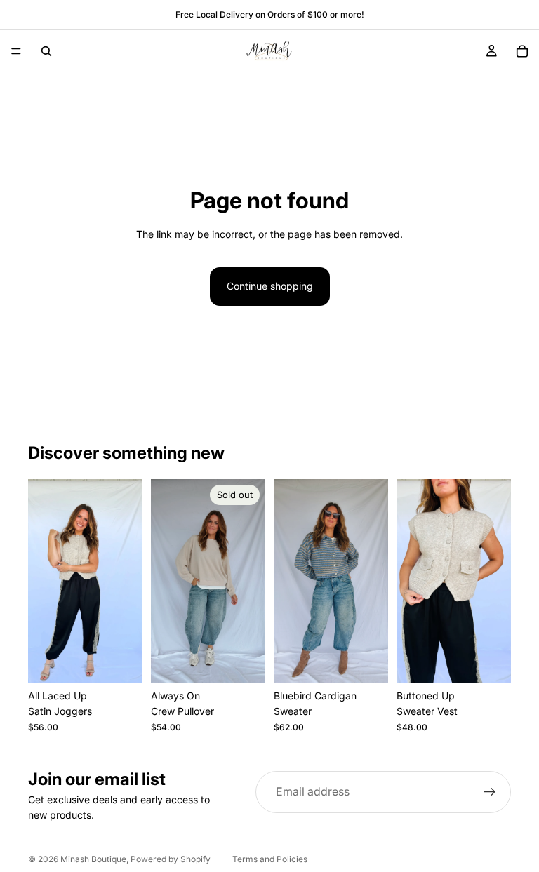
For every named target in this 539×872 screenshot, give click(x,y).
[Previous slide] (43, 580)
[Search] (46, 51)
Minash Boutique (93, 859)
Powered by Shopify (171, 859)
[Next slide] (127, 580)
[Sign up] (490, 792)
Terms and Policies (269, 859)
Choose (132, 660)
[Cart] (522, 51)
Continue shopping (270, 286)
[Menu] (16, 51)
